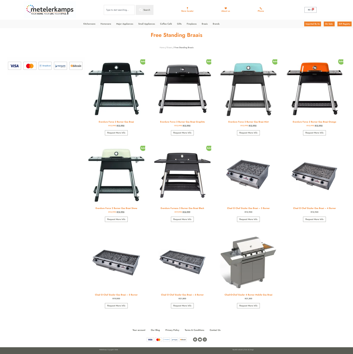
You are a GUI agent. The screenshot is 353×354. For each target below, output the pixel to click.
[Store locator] (187, 8)
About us (225, 11)
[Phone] (261, 8)
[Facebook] (195, 339)
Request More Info (116, 132)
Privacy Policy (172, 330)
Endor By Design (249, 350)
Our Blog (155, 330)
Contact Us (215, 330)
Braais (169, 47)
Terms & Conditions (194, 330)
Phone (261, 11)
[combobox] (119, 10)
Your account (139, 330)
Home (162, 47)
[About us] (226, 8)
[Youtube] (200, 339)
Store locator (187, 11)
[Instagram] (205, 339)
